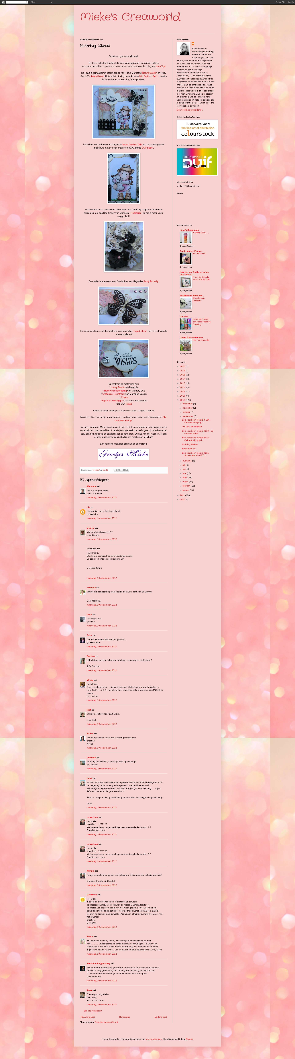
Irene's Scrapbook (189, 230)
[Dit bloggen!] (118, 470)
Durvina (91, 656)
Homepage (124, 1017)
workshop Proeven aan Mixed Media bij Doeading (201, 322)
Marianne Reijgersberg (98, 963)
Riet (89, 710)
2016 (183, 383)
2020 (183, 366)
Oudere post (161, 1017)
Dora (89, 614)
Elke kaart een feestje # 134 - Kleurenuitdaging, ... (196, 421)
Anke (89, 990)
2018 (183, 375)
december (188, 403)
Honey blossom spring (115, 390)
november (188, 408)
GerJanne (92, 894)
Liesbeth (91, 757)
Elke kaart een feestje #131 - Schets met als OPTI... (196, 454)
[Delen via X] (121, 470)
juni (185, 469)
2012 (183, 400)
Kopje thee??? (189, 448)
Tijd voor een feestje (192, 426)
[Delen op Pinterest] (127, 470)
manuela (91, 587)
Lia (88, 507)
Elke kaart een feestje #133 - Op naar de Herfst (198, 432)
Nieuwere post (88, 1017)
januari (186, 490)
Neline (90, 733)
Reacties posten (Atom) (106, 1022)
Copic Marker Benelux (191, 337)
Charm (124, 397)
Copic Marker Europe (191, 251)
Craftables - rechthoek (113, 394)
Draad (129, 404)
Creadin (184, 316)
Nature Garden (149, 73)
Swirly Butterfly (150, 281)
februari (187, 486)
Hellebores (136, 213)
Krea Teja (160, 66)
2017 (183, 379)
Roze (155, 76)
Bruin (146, 76)
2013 (183, 396)
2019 (183, 370)
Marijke (91, 871)
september (188, 416)
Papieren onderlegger (112, 400)
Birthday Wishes (190, 444)
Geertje (90, 528)
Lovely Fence (117, 387)
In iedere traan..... (200, 232)
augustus (187, 460)
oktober (187, 412)
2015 (183, 387)
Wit (140, 76)
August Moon (97, 76)
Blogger (189, 1039)
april (185, 477)
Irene (89, 778)
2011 (182, 495)
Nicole (90, 936)
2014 (183, 391)
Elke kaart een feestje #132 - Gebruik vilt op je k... (196, 438)
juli (184, 465)
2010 (183, 499)
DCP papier (147, 147)
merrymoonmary (154, 1039)
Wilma (90, 680)
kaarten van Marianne (191, 295)
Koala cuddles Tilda (132, 144)
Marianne (91, 486)
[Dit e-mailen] (115, 470)
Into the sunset (199, 253)
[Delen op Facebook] (124, 470)
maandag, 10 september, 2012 (102, 497)
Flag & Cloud (140, 331)
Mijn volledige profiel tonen (190, 110)
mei (185, 473)
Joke (89, 635)
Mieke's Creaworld (130, 17)
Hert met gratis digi (201, 340)
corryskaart (93, 817)
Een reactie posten (93, 1010)
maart (186, 481)
